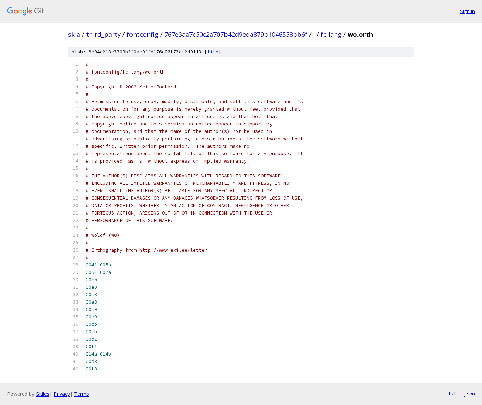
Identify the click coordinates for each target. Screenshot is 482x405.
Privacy (62, 394)
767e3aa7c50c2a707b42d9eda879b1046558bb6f (235, 34)
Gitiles (42, 394)
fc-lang (331, 34)
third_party (103, 34)
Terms (81, 394)
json (469, 394)
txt (452, 394)
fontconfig (142, 34)
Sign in (467, 11)
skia (74, 34)
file (212, 52)
